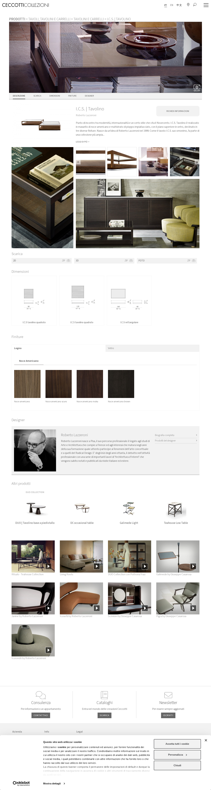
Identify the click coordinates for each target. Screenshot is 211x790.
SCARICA (104, 715)
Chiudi (177, 765)
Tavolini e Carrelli (89, 19)
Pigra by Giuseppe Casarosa (171, 616)
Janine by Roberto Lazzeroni (27, 616)
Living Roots (66, 574)
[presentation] (78, 161)
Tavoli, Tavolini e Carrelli (49, 19)
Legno (18, 348)
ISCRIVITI (168, 715)
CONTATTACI (41, 715)
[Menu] (205, 5)
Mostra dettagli (52, 783)
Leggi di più (81, 141)
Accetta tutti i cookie (177, 743)
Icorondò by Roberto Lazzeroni (29, 658)
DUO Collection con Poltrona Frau (126, 574)
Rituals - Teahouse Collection (28, 574)
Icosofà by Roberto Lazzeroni (76, 616)
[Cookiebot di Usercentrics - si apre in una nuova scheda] (21, 783)
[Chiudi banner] (206, 740)
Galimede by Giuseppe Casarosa (173, 574)
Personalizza (175, 754)
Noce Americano (29, 361)
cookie (62, 747)
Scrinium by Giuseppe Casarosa (125, 616)
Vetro (111, 348)
